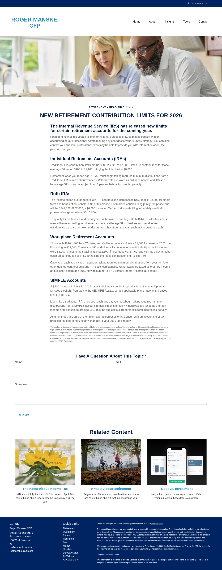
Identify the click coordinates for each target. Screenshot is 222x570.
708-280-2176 (199, 3)
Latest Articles (70, 552)
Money (66, 545)
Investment (69, 531)
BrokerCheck (157, 523)
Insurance (68, 538)
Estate (66, 535)
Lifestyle (67, 549)
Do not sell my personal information (163, 548)
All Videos (68, 556)
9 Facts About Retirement (111, 489)
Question (21, 384)
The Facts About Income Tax (45, 489)
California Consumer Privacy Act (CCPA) (184, 546)
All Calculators (71, 559)
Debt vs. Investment (177, 489)
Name (18, 362)
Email (117, 362)
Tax (65, 542)
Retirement (69, 528)
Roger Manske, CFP (35, 23)
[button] (153, 21)
